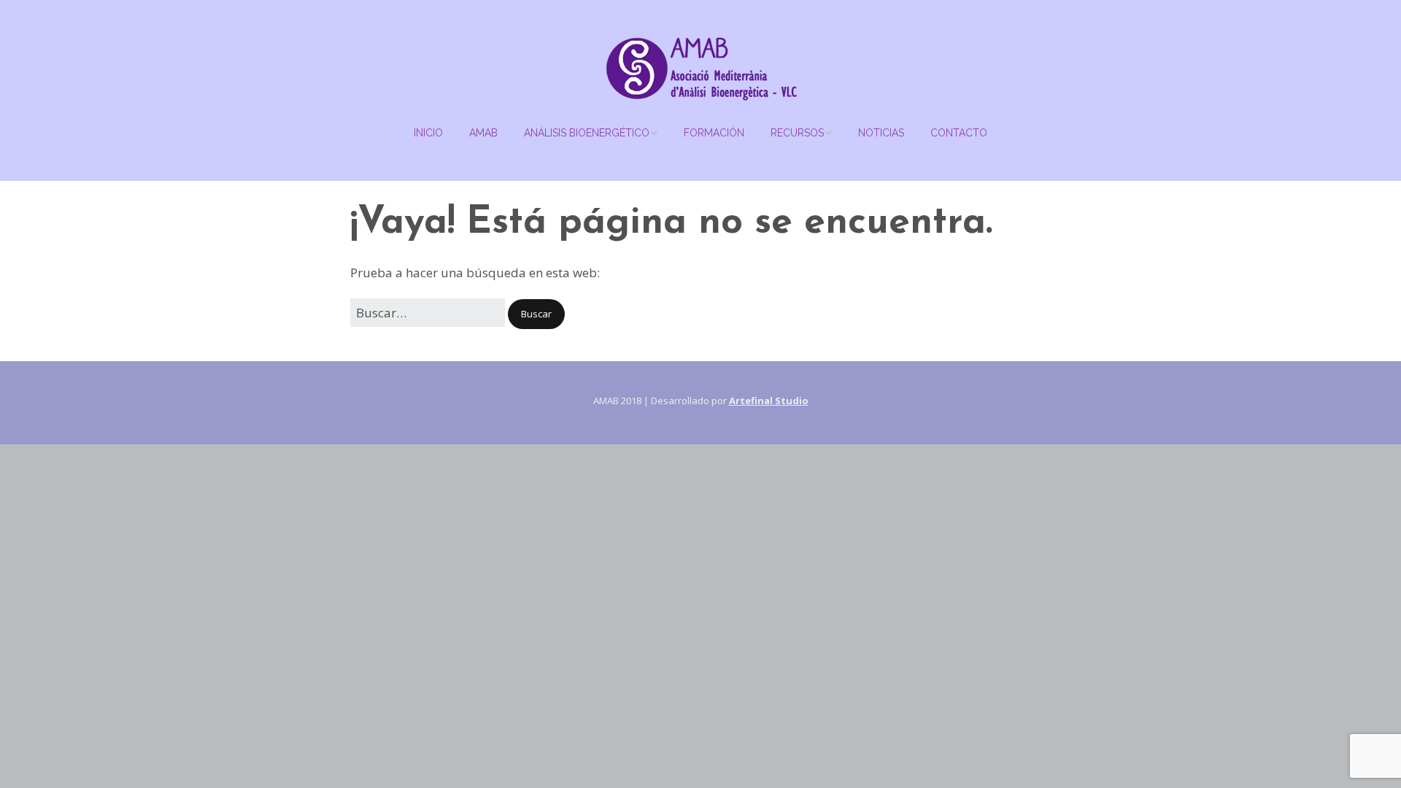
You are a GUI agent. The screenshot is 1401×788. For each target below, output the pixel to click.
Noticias (881, 133)
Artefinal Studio (768, 400)
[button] (536, 314)
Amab (483, 133)
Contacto (958, 133)
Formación (714, 133)
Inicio (428, 133)
